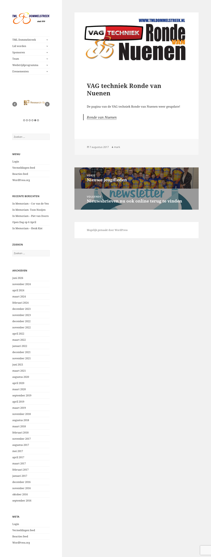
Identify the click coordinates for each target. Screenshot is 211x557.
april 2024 (18, 290)
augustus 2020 (20, 377)
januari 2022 (19, 346)
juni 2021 (17, 364)
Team (15, 58)
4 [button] (32, 120)
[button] (14, 104)
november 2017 (21, 438)
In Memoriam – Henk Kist (27, 228)
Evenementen (20, 71)
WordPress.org (21, 180)
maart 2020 (19, 389)
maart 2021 (19, 370)
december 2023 (21, 309)
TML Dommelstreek (24, 39)
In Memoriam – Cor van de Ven (30, 203)
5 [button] (35, 120)
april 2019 (18, 401)
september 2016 (21, 500)
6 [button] (38, 120)
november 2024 (21, 284)
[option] (31, 102)
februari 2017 (20, 469)
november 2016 (21, 488)
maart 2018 (19, 426)
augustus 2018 (20, 420)
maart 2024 (19, 296)
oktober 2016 (20, 494)
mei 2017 (17, 451)
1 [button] (24, 120)
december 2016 (21, 482)
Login (15, 161)
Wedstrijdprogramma (25, 65)
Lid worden (19, 46)
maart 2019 (19, 408)
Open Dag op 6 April (24, 222)
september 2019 (21, 395)
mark (117, 147)
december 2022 (21, 321)
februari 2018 (20, 432)
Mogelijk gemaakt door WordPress (107, 230)
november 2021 (21, 358)
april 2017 (18, 457)
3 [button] (30, 120)
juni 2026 (17, 278)
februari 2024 (20, 302)
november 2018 (21, 414)
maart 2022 (19, 339)
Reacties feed (20, 174)
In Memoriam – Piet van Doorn (30, 216)
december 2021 (21, 352)
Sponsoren (18, 52)
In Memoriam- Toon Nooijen (29, 209)
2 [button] (27, 120)
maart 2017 (19, 463)
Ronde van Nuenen (102, 117)
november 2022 (21, 327)
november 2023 (21, 315)
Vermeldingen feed (23, 167)
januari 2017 (19, 476)
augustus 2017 (20, 445)
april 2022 (18, 333)
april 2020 (18, 383)
